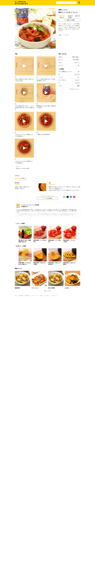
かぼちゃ (60, 56)
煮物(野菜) (27, 295)
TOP (16, 295)
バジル (60, 85)
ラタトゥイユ (35, 295)
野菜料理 (21, 295)
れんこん (60, 59)
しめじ (60, 62)
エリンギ (60, 65)
